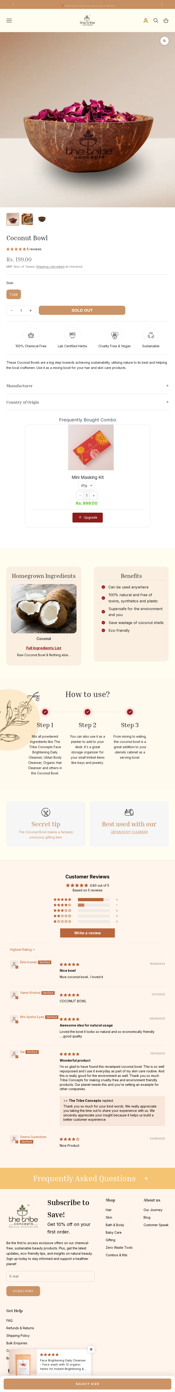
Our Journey (153, 1210)
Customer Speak (156, 1225)
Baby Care (114, 1232)
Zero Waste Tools (119, 1247)
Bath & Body (115, 1225)
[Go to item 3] (42, 219)
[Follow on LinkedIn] (46, 1370)
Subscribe (23, 1291)
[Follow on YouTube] (33, 1370)
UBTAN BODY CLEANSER (129, 832)
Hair (109, 1210)
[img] (69, 964)
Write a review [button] (87, 933)
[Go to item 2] (27, 219)
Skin (109, 1217)
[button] (16, 249)
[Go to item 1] (12, 219)
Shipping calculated (50, 266)
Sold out (82, 310)
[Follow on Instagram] (21, 1370)
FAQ (9, 1320)
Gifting (110, 1240)
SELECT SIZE (87, 1384)
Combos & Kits (116, 1255)
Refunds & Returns (20, 1328)
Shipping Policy (18, 1335)
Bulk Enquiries (16, 1343)
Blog (147, 1217)
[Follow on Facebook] (8, 1370)
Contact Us (14, 1351)
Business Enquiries (20, 1358)
